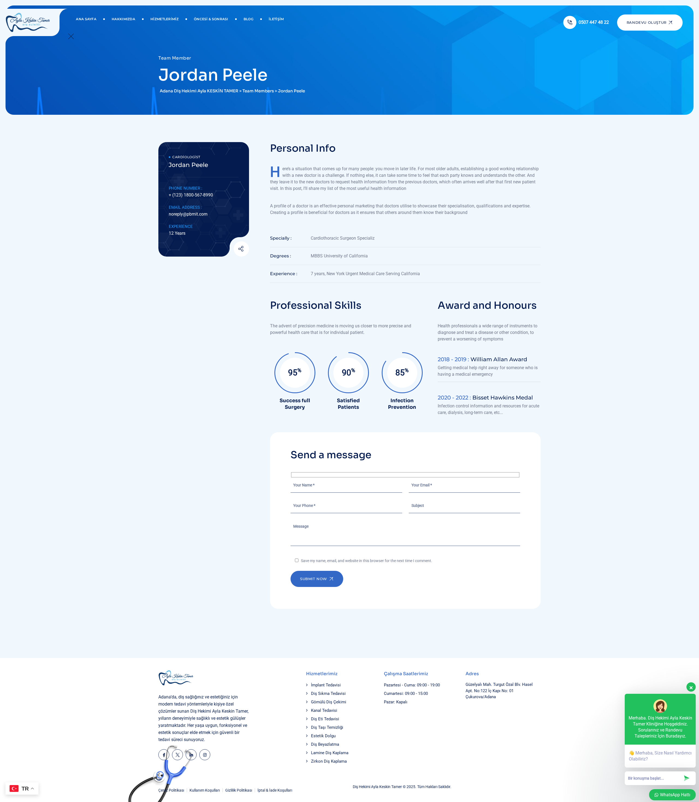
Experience (181, 226)
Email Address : (185, 207)
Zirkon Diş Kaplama (329, 761)
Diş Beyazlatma (325, 744)
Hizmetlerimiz (164, 19)
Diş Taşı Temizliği (327, 727)
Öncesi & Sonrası (211, 19)
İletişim (276, 19)
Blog (248, 19)
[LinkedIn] (191, 754)
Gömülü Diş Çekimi (328, 702)
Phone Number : (185, 188)
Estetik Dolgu (323, 735)
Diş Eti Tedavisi (325, 718)
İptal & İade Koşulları (274, 790)
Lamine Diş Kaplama (329, 752)
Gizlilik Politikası (238, 790)
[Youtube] (228, 249)
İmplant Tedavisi (326, 685)
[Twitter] (177, 754)
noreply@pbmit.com (188, 214)
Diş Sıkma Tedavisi (328, 693)
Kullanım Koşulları (204, 790)
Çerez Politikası (171, 790)
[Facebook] (163, 754)
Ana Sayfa (86, 19)
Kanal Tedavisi (324, 710)
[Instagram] (204, 754)
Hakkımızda (123, 19)
